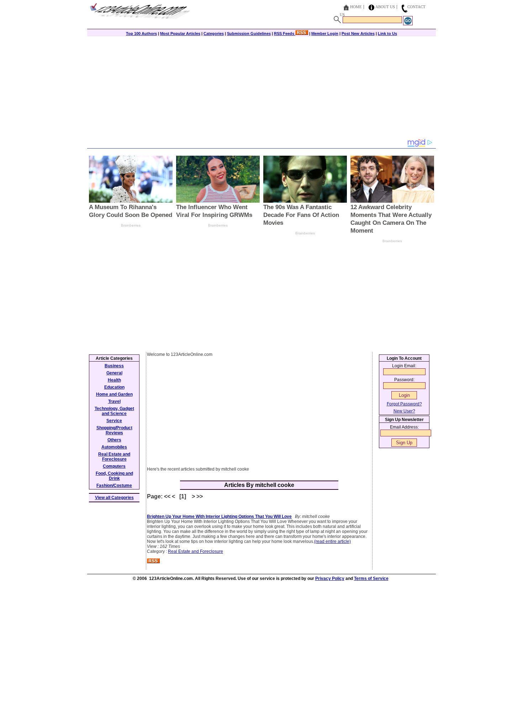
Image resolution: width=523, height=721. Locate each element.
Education (114, 387)
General (114, 372)
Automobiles (114, 447)
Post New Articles (358, 33)
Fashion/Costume (114, 485)
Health (114, 380)
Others (114, 439)
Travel (114, 401)
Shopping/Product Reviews (114, 430)
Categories (214, 33)
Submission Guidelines (249, 33)
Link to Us (387, 33)
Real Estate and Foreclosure (195, 551)
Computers (114, 466)
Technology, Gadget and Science (114, 411)
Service (114, 420)
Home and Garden (114, 394)
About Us (385, 7)
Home (356, 7)
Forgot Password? (404, 403)
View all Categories (114, 497)
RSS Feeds (284, 33)
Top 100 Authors (141, 33)
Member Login (324, 33)
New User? (404, 411)
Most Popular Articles (180, 33)
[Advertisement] (261, 88)
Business (114, 365)
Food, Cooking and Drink (114, 476)
